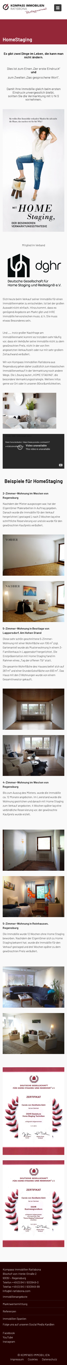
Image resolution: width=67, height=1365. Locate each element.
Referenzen (9, 1311)
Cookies (33, 1359)
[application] (33, 451)
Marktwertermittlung (15, 1304)
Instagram (9, 1341)
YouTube (8, 1337)
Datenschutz (49, 1359)
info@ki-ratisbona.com (16, 1291)
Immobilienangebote (15, 1296)
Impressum (17, 1359)
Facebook (9, 1333)
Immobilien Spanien (14, 1318)
